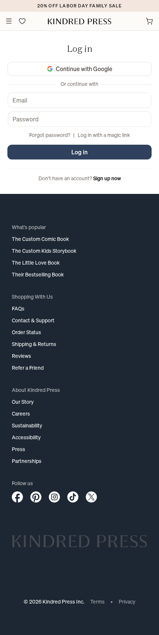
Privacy (127, 601)
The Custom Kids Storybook (44, 250)
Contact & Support (33, 320)
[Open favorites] (22, 21)
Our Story (23, 401)
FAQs (18, 308)
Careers (21, 413)
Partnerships (26, 460)
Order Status (26, 332)
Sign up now (107, 178)
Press (18, 449)
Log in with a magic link (104, 134)
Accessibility (26, 437)
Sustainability (27, 425)
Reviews (21, 355)
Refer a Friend (28, 367)
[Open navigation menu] (9, 21)
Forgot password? (49, 134)
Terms (97, 601)
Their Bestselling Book (38, 274)
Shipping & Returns (34, 343)
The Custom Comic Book (40, 238)
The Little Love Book (36, 262)
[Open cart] (149, 21)
